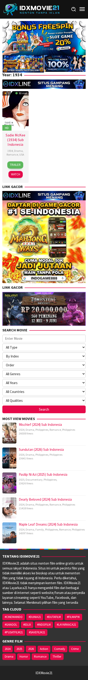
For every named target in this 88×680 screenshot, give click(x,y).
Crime (75, 649)
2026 (21, 454)
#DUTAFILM (54, 617)
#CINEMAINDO (14, 617)
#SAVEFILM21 (37, 632)
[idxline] (65, 63)
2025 (21, 479)
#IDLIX (27, 625)
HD (7, 128)
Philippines (41, 429)
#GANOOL (11, 625)
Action (44, 649)
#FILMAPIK (73, 617)
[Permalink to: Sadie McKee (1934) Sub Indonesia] (15, 110)
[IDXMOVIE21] (31, 9)
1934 (10, 151)
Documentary (34, 479)
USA (21, 154)
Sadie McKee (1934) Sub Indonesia (15, 140)
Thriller (57, 657)
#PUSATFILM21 (14, 632)
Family (39, 529)
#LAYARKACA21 (66, 625)
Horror (23, 657)
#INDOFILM (44, 625)
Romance (12, 154)
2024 (21, 429)
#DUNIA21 (35, 617)
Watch (15, 174)
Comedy (59, 649)
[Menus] (82, 9)
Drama (18, 151)
